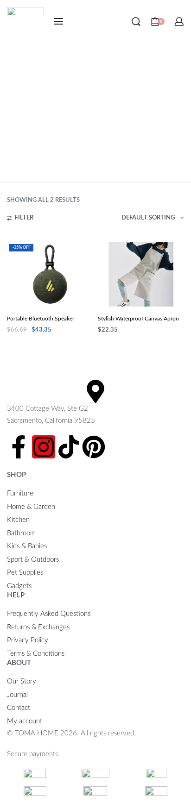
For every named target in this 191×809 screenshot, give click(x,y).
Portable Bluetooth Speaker (40, 318)
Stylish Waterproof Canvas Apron (138, 318)
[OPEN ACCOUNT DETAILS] (179, 21)
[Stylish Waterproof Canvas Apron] (140, 274)
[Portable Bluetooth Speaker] (50, 274)
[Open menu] (58, 21)
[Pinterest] (93, 446)
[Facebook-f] (18, 446)
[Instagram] (43, 446)
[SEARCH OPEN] (136, 21)
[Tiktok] (68, 446)
